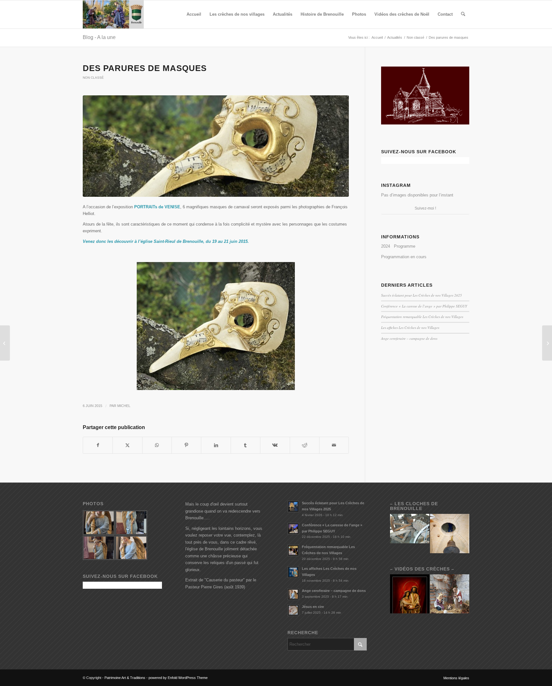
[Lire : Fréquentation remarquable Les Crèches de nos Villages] (293, 550)
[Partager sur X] (127, 445)
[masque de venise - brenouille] (216, 146)
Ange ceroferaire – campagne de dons (409, 338)
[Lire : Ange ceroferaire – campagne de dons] (293, 594)
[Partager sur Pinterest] (186, 445)
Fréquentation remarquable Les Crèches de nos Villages (422, 316)
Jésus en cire (313, 607)
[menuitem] (193, 14)
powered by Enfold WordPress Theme (178, 678)
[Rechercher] (463, 14)
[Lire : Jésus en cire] (293, 610)
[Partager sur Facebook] (97, 445)
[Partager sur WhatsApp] (157, 445)
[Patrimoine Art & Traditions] (113, 14)
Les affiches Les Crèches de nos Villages (410, 327)
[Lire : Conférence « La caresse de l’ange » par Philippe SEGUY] (293, 528)
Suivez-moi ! (425, 208)
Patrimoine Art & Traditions (124, 678)
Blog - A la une (99, 37)
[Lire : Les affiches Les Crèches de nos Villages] (293, 572)
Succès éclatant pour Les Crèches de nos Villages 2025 (421, 295)
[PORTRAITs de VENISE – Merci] (547, 343)
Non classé (93, 77)
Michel (123, 406)
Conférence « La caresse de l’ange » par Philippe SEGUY (424, 306)
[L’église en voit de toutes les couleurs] (5, 343)
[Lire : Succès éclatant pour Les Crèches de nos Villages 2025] (293, 506)
